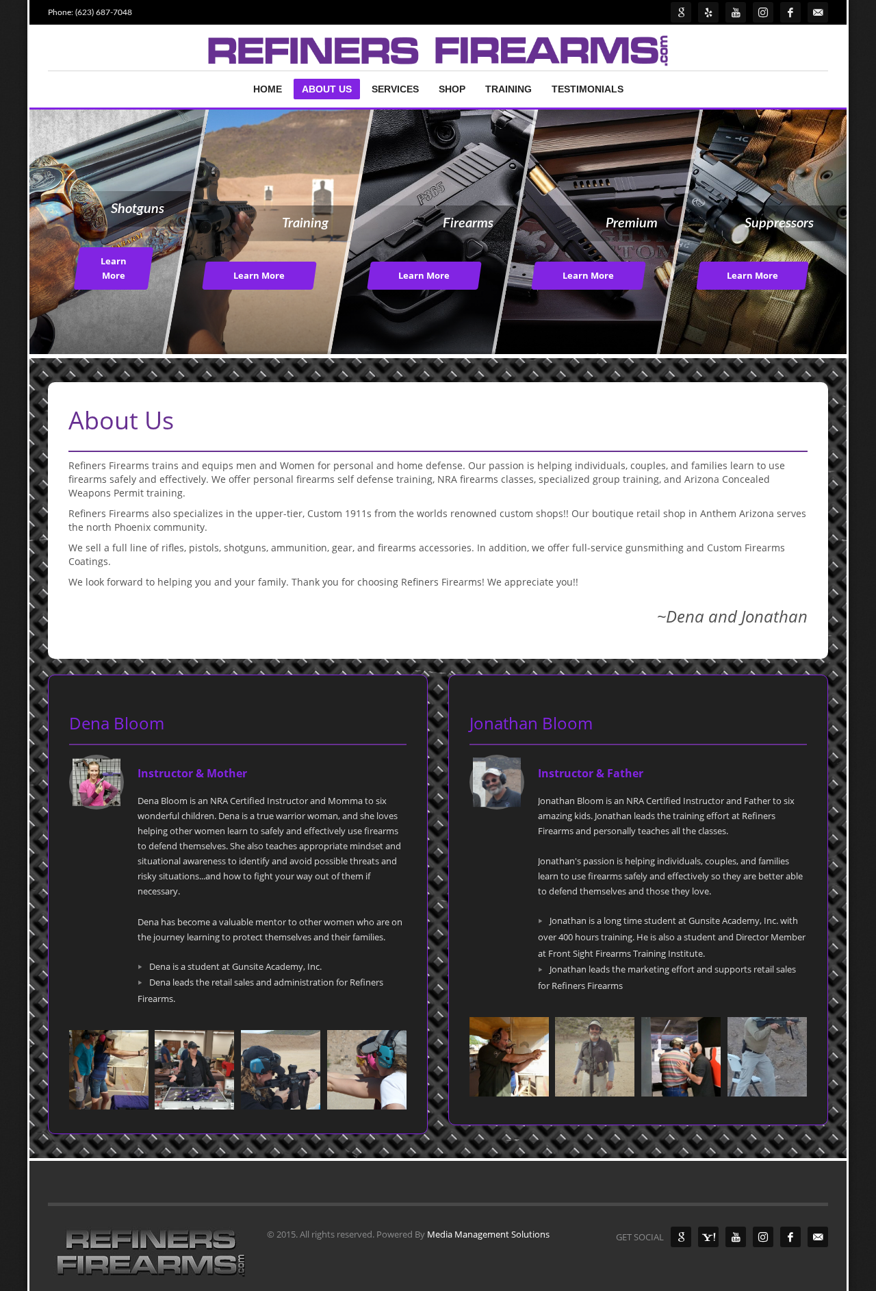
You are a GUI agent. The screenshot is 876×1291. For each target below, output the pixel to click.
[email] (818, 1237)
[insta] (763, 12)
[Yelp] (708, 12)
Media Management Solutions (488, 1234)
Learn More (114, 268)
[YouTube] (735, 1237)
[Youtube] (735, 12)
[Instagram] (763, 1237)
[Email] (818, 12)
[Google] (681, 12)
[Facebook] (790, 1237)
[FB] (790, 12)
